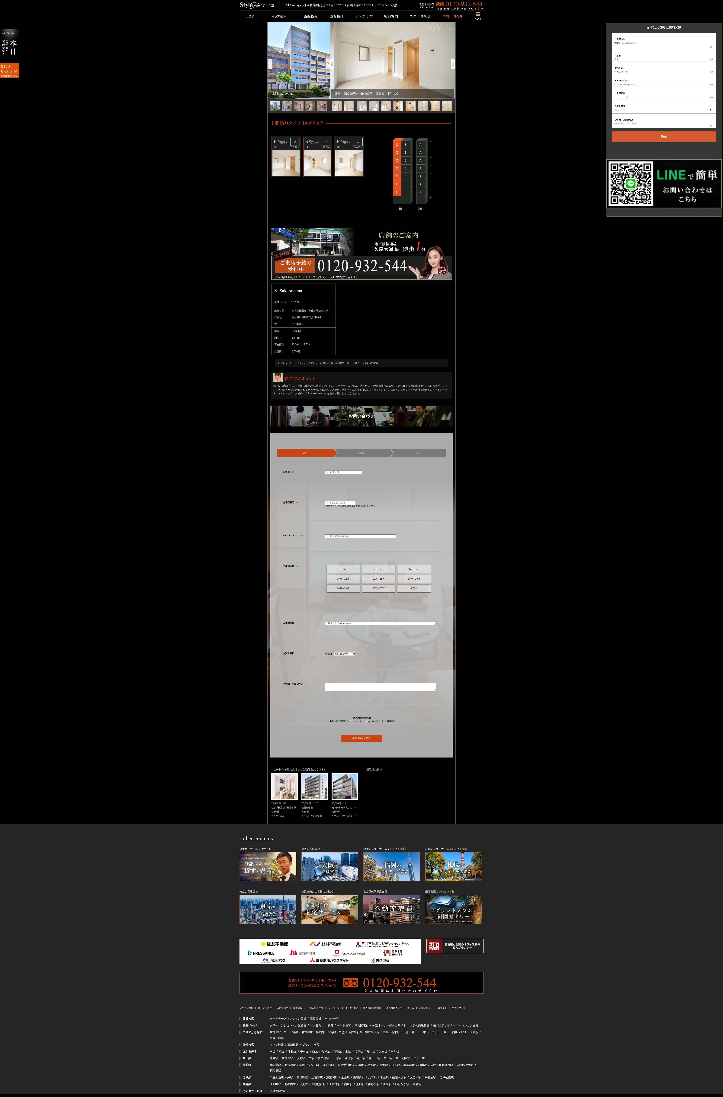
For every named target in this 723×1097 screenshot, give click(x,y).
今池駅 (349, 1058)
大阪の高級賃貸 (419, 1025)
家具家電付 (362, 1025)
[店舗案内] (391, 16)
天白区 (383, 1051)
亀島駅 (274, 1058)
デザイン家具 (246, 1008)
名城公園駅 (447, 1077)
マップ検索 (277, 1044)
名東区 (359, 1051)
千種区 (292, 1051)
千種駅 (337, 1058)
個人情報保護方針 (372, 1008)
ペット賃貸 (344, 1025)
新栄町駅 (323, 1058)
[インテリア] (364, 16)
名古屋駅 (287, 1058)
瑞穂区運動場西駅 (441, 1064)
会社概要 (353, 1008)
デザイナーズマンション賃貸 (288, 1018)
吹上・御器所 (469, 1032)
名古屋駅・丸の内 (312, 1032)
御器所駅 (409, 1064)
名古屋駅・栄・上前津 (284, 1032)
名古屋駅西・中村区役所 (363, 1032)
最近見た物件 (374, 769)
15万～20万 (414, 578)
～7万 (343, 569)
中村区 (304, 1051)
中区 (272, 1051)
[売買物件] (336, 16)
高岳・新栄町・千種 (395, 1032)
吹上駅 (395, 1064)
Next (328, 64)
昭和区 (325, 1051)
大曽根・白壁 (336, 1032)
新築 (330, 1025)
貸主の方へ (298, 1008)
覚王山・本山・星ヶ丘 (426, 1032)
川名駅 (387, 1084)
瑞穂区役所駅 (465, 1064)
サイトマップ (458, 1008)
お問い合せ (424, 1008)
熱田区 (371, 1051)
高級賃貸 (315, 1018)
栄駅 (311, 1058)
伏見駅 (301, 1058)
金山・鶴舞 (451, 1032)
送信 (664, 136)
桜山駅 (422, 1064)
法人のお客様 (316, 1008)
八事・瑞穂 (277, 1037)
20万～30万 (343, 588)
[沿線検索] (311, 16)
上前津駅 (317, 1077)
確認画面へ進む (361, 738)
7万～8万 (378, 569)
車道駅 (371, 1064)
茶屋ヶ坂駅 (399, 1077)
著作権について (394, 1008)
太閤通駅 (275, 1064)
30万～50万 (379, 588)
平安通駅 (430, 1077)
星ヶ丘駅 (419, 1058)
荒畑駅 (360, 1084)
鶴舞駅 (348, 1084)
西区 (315, 1051)
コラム (410, 1008)
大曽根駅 (415, 1077)
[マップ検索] (278, 16)
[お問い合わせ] (452, 16)
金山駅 (345, 1077)
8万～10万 (414, 569)
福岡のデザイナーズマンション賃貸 (455, 1025)
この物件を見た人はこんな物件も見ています (300, 769)
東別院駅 (332, 1077)
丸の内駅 (328, 1064)
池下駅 (361, 1058)
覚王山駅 (374, 1058)
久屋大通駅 (345, 1064)
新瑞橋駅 (275, 1070)
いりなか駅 (402, 1084)
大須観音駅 (318, 1084)
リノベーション (336, 1008)
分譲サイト (441, 1008)
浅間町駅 (275, 1084)
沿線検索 (293, 1044)
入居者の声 (282, 1008)
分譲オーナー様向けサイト (389, 1025)
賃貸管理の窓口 (279, 1090)
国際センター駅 (309, 1064)
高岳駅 (359, 1064)
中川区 (395, 1051)
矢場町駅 (302, 1077)
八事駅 (372, 1077)
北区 (348, 1051)
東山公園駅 (403, 1058)
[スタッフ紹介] (420, 16)
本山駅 (388, 1058)
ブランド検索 (310, 1044)
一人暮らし (317, 1025)
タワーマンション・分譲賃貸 (288, 1025)
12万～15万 (379, 578)
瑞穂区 (337, 1051)
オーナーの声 (265, 1008)
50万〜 (414, 588)
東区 (281, 1051)
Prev (270, 64)
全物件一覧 (332, 1018)
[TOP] (249, 16)
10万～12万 (343, 578)
